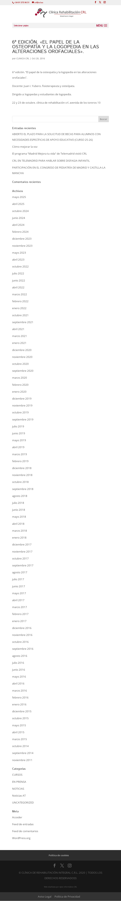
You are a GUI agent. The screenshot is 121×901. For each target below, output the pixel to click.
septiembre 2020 (22, 371)
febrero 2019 (20, 461)
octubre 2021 (20, 315)
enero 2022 (19, 308)
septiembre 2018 (22, 489)
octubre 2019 (20, 412)
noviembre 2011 (22, 760)
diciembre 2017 (22, 544)
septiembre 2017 (22, 565)
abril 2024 (18, 225)
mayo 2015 (19, 725)
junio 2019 (18, 433)
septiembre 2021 (22, 322)
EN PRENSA (19, 782)
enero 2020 (19, 391)
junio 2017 (18, 586)
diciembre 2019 (22, 398)
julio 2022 (18, 273)
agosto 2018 (19, 496)
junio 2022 (18, 280)
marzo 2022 (19, 294)
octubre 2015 (20, 718)
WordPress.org (21, 838)
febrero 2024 (20, 232)
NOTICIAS (18, 788)
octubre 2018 (20, 482)
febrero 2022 (20, 301)
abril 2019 (18, 447)
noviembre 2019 (22, 405)
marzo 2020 (19, 377)
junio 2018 (18, 510)
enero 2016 (19, 704)
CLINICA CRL (22, 58)
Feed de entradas (23, 824)
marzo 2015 (19, 739)
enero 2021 (19, 343)
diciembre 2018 (22, 468)
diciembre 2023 (22, 238)
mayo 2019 (19, 440)
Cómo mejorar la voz (24, 146)
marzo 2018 (19, 530)
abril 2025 (18, 204)
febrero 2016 (20, 697)
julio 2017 (18, 579)
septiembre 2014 (22, 753)
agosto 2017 (19, 572)
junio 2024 (18, 218)
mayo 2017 (19, 593)
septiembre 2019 (22, 419)
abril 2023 (18, 259)
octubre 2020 (20, 364)
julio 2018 (18, 503)
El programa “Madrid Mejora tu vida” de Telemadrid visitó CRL (49, 153)
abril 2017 (18, 600)
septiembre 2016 (22, 649)
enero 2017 (19, 621)
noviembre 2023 (22, 245)
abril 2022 (18, 287)
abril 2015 (18, 732)
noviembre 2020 (22, 357)
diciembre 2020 (22, 350)
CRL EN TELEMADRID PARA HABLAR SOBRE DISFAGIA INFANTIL (51, 160)
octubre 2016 (20, 642)
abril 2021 (18, 329)
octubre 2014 (20, 746)
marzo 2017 (19, 607)
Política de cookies (59, 855)
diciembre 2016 (22, 628)
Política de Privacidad (67, 896)
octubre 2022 (20, 266)
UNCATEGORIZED (23, 802)
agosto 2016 (19, 656)
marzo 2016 (19, 690)
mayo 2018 (19, 516)
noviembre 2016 (22, 635)
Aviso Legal (44, 896)
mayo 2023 (19, 252)
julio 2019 (18, 426)
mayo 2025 (19, 197)
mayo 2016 (19, 676)
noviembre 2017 (22, 551)
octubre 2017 (20, 558)
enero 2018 (19, 537)
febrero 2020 (20, 385)
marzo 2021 (19, 336)
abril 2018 (18, 524)
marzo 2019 (19, 454)
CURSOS (17, 774)
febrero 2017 (20, 614)
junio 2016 (18, 669)
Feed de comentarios (25, 831)
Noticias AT (19, 795)
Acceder (17, 817)
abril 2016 (18, 683)
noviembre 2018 (22, 475)
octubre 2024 (20, 211)
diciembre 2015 (22, 711)
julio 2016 (18, 663)
